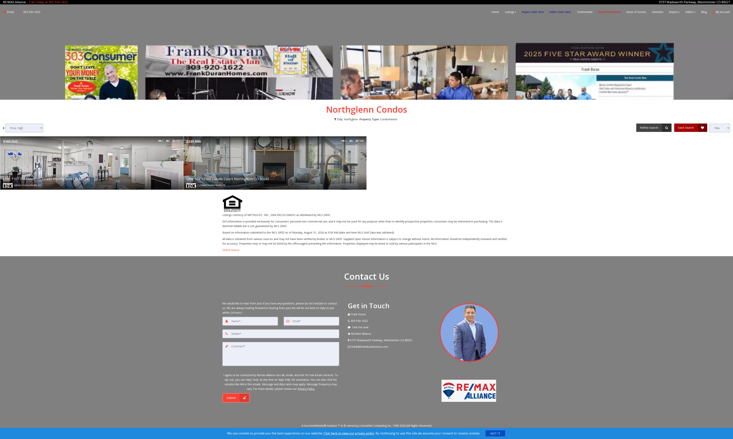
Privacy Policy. (306, 389)
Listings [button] (509, 12)
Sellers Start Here (560, 12)
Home (495, 12)
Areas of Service (636, 12)
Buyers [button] (673, 12)
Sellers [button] (689, 12)
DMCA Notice (230, 250)
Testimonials (585, 12)
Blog (704, 12)
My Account (722, 12)
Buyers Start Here (533, 12)
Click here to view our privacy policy (349, 433)
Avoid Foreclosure (609, 12)
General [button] (657, 12)
